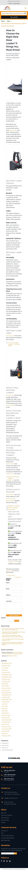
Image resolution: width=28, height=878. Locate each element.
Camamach (13, 130)
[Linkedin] (7, 861)
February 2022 (6, 688)
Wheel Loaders (13, 507)
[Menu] (25, 8)
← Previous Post (10, 575)
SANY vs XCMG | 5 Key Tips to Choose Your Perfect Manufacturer (13, 629)
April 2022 (5, 683)
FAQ (2, 833)
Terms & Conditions (6, 815)
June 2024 (5, 668)
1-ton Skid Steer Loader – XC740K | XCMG (14, 344)
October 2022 (6, 681)
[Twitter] (4, 861)
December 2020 (7, 720)
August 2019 (5, 731)
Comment (8, 601)
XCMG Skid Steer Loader (13, 477)
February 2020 (6, 726)
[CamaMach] (7, 7)
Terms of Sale (5, 817)
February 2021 (6, 715)
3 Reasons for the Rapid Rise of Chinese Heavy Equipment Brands (13, 632)
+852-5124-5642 (9, 779)
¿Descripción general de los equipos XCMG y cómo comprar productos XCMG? (12, 644)
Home (3, 21)
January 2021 (6, 717)
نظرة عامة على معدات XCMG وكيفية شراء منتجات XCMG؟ (12, 639)
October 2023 (6, 679)
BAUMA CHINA (12, 656)
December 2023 (7, 674)
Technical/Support (7, 750)
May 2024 (5, 670)
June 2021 (5, 706)
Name (7, 582)
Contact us (10, 480)
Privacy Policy (5, 820)
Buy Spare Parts (5, 840)
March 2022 (5, 686)
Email (7, 588)
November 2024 (7, 663)
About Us (3, 813)
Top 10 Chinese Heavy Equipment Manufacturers (12, 653)
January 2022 (6, 690)
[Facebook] (2, 861)
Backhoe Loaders (14, 505)
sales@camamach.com (11, 798)
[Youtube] (10, 861)
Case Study (5, 745)
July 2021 (4, 704)
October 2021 (6, 697)
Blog (8, 21)
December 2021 (6, 692)
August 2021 (5, 702)
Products (4, 747)
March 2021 (5, 713)
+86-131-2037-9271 (9, 770)
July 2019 (4, 733)
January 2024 (6, 672)
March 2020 (5, 724)
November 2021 (6, 695)
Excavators (11, 509)
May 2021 (4, 708)
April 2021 (5, 711)
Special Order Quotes (7, 835)
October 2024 (6, 665)
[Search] (25, 13)
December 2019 (6, 729)
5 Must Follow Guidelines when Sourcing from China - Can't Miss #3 (12, 636)
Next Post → (18, 577)
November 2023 (7, 677)
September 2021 (7, 699)
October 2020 (6, 722)
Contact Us (4, 830)
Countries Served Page (7, 838)
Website (8, 595)
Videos (3, 822)
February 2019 (6, 735)
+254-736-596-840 (9, 774)
